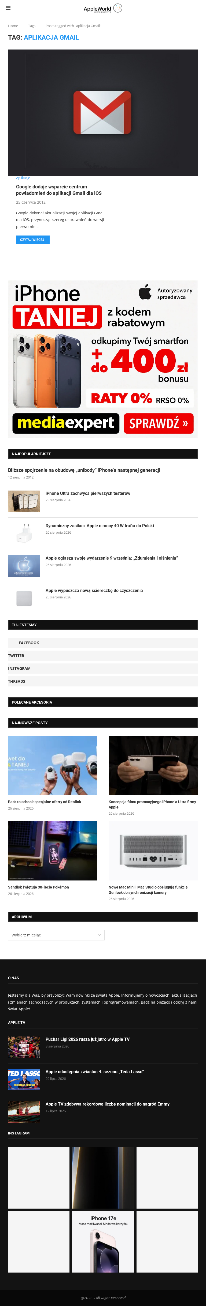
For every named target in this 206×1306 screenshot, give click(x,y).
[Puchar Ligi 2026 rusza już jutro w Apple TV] (24, 1047)
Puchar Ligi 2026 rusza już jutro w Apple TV (88, 1039)
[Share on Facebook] (59, 250)
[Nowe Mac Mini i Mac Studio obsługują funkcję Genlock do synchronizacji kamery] (153, 850)
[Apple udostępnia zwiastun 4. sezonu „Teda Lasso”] (24, 1079)
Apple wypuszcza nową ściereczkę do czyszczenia (94, 590)
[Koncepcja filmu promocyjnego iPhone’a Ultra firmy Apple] (153, 765)
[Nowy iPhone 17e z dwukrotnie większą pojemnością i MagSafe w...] (103, 1242)
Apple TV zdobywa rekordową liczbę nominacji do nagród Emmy (108, 1104)
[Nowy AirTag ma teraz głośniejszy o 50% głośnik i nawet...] (167, 1242)
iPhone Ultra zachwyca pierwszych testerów (88, 493)
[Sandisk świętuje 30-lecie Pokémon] (52, 850)
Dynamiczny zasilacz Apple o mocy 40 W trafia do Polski (100, 525)
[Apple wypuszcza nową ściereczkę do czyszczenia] (24, 598)
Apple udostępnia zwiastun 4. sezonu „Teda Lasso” (95, 1071)
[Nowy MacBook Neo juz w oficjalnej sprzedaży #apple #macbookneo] (167, 1178)
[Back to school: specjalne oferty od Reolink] (52, 765)
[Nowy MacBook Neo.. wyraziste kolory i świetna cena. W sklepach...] (39, 1242)
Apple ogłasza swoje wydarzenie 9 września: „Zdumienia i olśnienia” (112, 558)
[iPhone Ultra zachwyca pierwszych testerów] (24, 501)
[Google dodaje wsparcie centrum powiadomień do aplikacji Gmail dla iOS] (103, 113)
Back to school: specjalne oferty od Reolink (44, 802)
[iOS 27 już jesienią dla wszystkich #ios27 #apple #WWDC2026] (103, 1178)
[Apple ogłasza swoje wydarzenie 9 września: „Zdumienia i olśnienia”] (24, 566)
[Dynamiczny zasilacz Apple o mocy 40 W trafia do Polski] (24, 533)
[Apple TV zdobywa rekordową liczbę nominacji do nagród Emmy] (24, 1112)
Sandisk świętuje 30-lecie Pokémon (38, 887)
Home (13, 25)
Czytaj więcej (32, 240)
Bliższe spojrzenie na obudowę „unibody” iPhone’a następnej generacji (84, 470)
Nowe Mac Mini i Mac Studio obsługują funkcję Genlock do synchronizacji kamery (148, 890)
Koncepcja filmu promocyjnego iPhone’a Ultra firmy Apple (152, 804)
